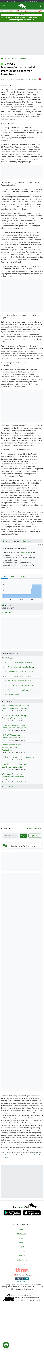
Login (23, 835)
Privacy (22, 1255)
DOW (32, 1)
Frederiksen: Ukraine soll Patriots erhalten (19, 757)
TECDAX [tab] (13, 576)
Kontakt (22, 1251)
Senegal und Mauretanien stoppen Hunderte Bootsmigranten (12, 747)
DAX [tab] (4, 576)
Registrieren (35, 835)
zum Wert (7, 612)
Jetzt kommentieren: (32, 79)
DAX (12, 1)
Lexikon (22, 1238)
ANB (22, 1247)
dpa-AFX (23, 58)
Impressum (22, 1229)
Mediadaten (22, 1234)
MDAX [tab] (23, 576)
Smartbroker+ (25, 553)
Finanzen (22, 1242)
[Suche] (40, 6)
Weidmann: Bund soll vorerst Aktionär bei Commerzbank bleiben (14, 776)
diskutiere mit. (27, 541)
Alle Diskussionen (12, 695)
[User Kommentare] (6, 1345)
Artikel (14, 58)
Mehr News (6, 786)
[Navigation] (4, 6)
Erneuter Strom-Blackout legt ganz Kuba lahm (26, 685)
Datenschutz (22, 1260)
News (7, 58)
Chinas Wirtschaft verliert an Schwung (23, 662)
